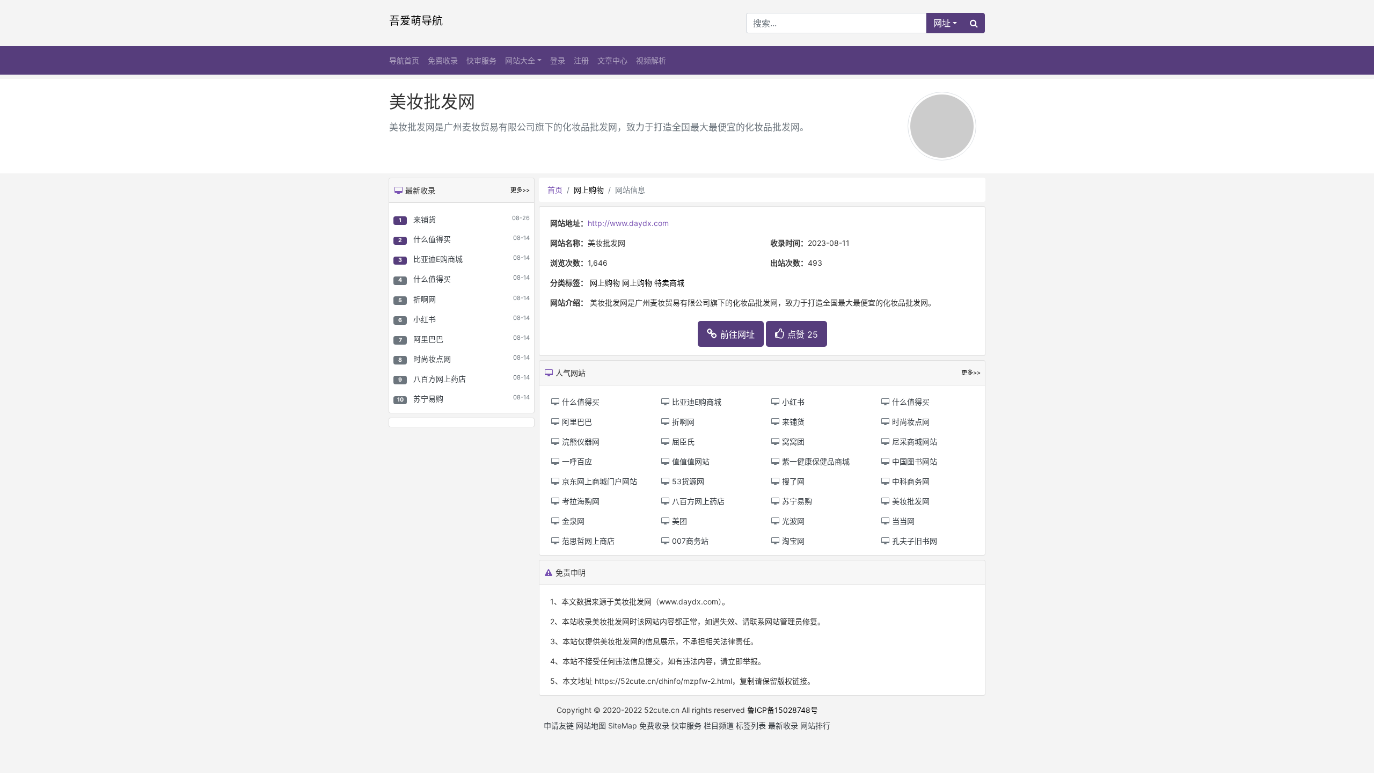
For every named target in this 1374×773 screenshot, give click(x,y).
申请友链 (559, 725)
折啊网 (424, 299)
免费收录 (443, 60)
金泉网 (572, 521)
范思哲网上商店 (587, 540)
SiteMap (622, 725)
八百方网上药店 (439, 378)
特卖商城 (669, 282)
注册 (581, 60)
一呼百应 (576, 461)
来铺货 (424, 219)
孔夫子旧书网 (913, 540)
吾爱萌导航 (416, 20)
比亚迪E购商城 (438, 259)
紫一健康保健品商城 (815, 461)
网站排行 (815, 725)
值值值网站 (690, 461)
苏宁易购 (428, 398)
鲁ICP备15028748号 (782, 709)
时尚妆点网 (432, 358)
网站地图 (591, 725)
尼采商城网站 (913, 441)
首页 (554, 189)
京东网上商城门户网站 (598, 481)
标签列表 (751, 725)
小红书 (424, 319)
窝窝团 (792, 441)
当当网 (902, 521)
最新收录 (783, 725)
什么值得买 (432, 239)
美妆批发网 (910, 501)
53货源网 (687, 481)
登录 (557, 60)
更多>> (520, 190)
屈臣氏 (682, 441)
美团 (678, 521)
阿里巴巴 (428, 339)
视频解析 (651, 60)
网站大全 (520, 60)
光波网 (792, 521)
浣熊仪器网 (580, 441)
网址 (942, 23)
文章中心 (612, 60)
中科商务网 (910, 481)
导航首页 (404, 60)
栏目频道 (719, 725)
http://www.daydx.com (628, 223)
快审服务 (481, 60)
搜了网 (792, 481)
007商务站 (689, 540)
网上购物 (589, 189)
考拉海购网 (580, 501)
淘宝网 (792, 540)
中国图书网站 (913, 461)
